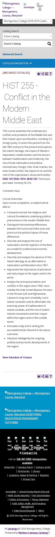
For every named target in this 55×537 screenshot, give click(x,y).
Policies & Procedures (19, 499)
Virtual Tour (29, 479)
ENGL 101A (20, 179)
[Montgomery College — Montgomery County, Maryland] (13, 10)
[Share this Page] (42, 73)
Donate (38, 447)
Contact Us (29, 453)
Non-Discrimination (41, 495)
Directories (24, 471)
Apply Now (21, 447)
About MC (9, 467)
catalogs (13, 528)
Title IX (41, 510)
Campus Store (25, 467)
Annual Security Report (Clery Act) (34, 491)
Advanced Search (12, 54)
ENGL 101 (7, 179)
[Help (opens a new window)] (50, 73)
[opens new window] (9, 439)
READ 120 (32, 179)
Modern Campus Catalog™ (34, 532)
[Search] (49, 43)
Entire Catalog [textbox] (11, 36)
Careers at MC (43, 467)
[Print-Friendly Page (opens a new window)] (46, 73)
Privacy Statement (40, 499)
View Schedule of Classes (17, 357)
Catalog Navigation (15, 63)
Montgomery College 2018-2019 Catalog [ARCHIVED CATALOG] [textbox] (28, 21)
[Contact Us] (29, 5)
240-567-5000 (23, 459)
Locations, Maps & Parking (23, 475)
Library (36, 471)
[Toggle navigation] (39, 5)
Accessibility (11, 491)
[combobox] (27, 21)
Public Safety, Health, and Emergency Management (29, 505)
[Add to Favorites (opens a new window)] (38, 73)
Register (44, 475)
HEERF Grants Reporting (18, 495)
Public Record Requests (24, 510)
